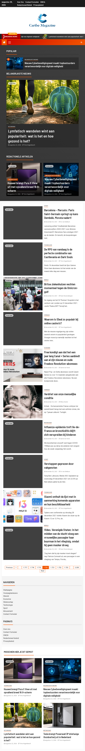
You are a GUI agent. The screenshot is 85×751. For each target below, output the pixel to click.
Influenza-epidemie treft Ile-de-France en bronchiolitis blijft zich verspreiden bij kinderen (62, 430)
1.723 (66, 567)
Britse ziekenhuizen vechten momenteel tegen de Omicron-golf (61, 287)
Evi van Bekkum (65, 222)
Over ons (20, 2)
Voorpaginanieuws (10, 593)
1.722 (59, 567)
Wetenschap (48, 422)
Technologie (13, 179)
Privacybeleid (38, 5)
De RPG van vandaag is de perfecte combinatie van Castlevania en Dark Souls (58, 253)
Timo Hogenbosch (29, 145)
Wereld (46, 280)
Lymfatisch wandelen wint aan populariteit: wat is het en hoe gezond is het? (31, 136)
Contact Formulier (32, 2)
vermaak (47, 315)
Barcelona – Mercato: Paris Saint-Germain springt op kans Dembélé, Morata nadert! (61, 213)
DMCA (42, 2)
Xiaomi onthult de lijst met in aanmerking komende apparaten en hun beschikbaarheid (62, 500)
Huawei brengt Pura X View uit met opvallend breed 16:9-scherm (24, 186)
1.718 (32, 567)
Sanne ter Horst (65, 367)
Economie (47, 348)
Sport (46, 205)
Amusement (8, 611)
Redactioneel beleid (24, 5)
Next (42, 571)
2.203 (77, 567)
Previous (9, 567)
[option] (42, 63)
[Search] (81, 42)
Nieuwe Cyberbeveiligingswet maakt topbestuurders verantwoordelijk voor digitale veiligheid (61, 692)
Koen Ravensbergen (66, 296)
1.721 (52, 567)
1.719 (39, 567)
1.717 (25, 567)
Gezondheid (11, 126)
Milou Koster (64, 402)
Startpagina (7, 590)
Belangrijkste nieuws (31, 59)
